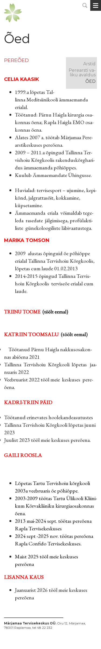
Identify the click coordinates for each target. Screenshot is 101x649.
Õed (90, 81)
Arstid (89, 63)
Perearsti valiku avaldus (82, 72)
